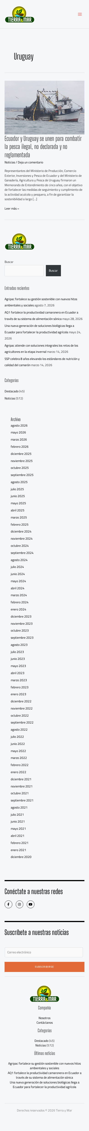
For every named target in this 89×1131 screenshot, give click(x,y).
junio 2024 (18, 574)
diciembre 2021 (21, 779)
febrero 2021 (20, 843)
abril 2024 (17, 588)
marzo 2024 (19, 595)
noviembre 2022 (22, 708)
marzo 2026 (19, 439)
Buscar (9, 262)
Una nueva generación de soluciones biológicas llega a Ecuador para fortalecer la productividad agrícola (39, 329)
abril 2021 (17, 836)
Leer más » (12, 208)
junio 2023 (18, 659)
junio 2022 (18, 744)
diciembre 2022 (21, 701)
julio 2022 (17, 737)
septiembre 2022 (22, 722)
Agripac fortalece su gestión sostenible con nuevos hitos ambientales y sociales (44, 1065)
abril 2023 (17, 673)
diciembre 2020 (21, 857)
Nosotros (44, 1018)
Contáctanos (45, 1023)
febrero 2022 (20, 765)
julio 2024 (17, 567)
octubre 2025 (20, 468)
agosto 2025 (19, 482)
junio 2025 (18, 496)
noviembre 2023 (22, 624)
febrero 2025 (20, 524)
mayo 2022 (18, 751)
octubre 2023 (20, 630)
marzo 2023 (19, 680)
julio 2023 (17, 652)
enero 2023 (18, 694)
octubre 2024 (20, 546)
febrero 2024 (20, 602)
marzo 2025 (19, 517)
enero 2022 (18, 772)
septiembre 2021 (22, 800)
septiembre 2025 (22, 475)
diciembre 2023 (21, 616)
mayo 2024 (18, 581)
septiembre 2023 (22, 638)
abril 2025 (17, 510)
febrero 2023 (20, 687)
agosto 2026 (19, 425)
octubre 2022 (20, 715)
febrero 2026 (20, 447)
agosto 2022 (19, 729)
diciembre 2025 (21, 454)
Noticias (10, 162)
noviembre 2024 (22, 538)
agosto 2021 (19, 807)
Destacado (11, 391)
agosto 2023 (19, 645)
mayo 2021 (18, 829)
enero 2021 (18, 850)
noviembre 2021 (22, 786)
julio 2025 (17, 489)
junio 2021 (18, 821)
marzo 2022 (19, 758)
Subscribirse (44, 967)
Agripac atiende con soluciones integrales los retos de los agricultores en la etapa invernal (41, 348)
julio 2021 (17, 815)
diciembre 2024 (21, 531)
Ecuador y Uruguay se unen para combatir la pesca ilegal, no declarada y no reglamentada (43, 147)
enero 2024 (18, 609)
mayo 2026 (18, 432)
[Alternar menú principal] (80, 14)
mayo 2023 (18, 666)
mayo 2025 (18, 503)
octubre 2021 (20, 793)
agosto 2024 (19, 560)
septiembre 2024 (22, 553)
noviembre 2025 (22, 461)
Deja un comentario (30, 162)
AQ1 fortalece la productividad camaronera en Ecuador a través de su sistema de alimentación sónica (41, 315)
